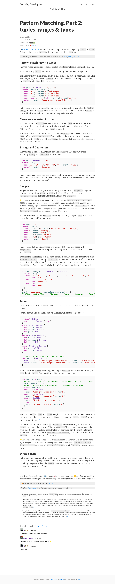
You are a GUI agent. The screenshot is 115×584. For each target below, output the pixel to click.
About (92, 4)
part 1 (65, 57)
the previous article (30, 49)
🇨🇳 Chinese (33, 45)
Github (79, 579)
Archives (84, 4)
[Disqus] (57, 549)
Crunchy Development (32, 4)
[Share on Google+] (42, 526)
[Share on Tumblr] (46, 526)
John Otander (54, 579)
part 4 (78, 57)
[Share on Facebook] (35, 526)
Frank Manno (32, 488)
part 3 (74, 57)
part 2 (70, 57)
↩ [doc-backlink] (69, 496)
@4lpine (61, 579)
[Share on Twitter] (39, 526)
